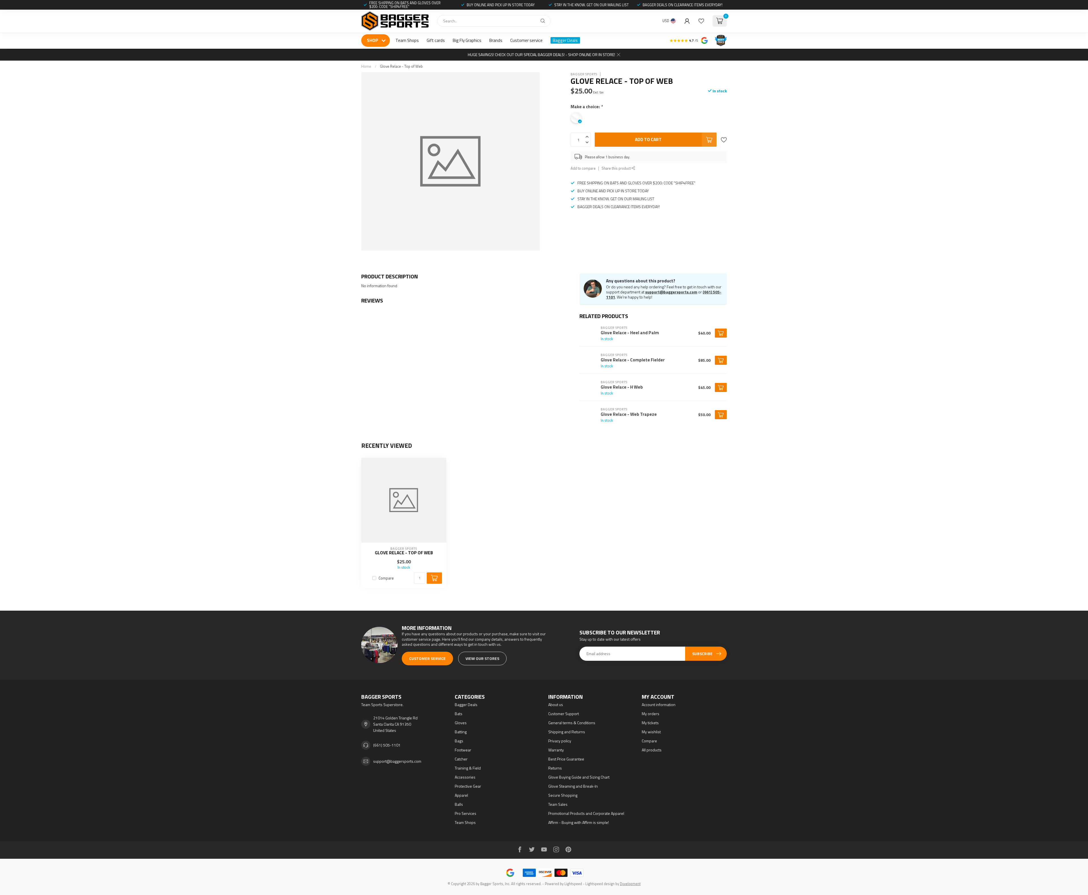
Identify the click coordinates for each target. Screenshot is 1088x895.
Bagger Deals (565, 40)
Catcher (461, 759)
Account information (658, 705)
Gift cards (436, 40)
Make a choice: (587, 106)
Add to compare (583, 168)
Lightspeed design (600, 884)
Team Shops (407, 40)
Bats (458, 714)
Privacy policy (559, 741)
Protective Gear (468, 786)
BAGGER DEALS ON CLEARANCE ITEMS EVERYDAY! (682, 5)
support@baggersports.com (671, 292)
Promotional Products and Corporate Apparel (586, 813)
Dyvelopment (630, 884)
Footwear (463, 750)
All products (652, 750)
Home (366, 66)
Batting (461, 732)
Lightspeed (573, 884)
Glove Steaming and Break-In (573, 786)
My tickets (650, 723)
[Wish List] (701, 21)
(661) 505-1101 (387, 745)
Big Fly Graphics (467, 40)
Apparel (461, 795)
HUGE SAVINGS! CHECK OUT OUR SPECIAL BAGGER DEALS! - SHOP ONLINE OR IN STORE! (541, 54)
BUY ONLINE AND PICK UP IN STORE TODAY (501, 5)
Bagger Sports (584, 74)
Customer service (526, 40)
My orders (650, 714)
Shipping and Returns (566, 732)
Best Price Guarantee (566, 759)
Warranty (556, 750)
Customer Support (563, 714)
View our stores (482, 658)
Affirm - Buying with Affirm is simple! (578, 822)
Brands (495, 40)
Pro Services (465, 813)
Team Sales (558, 804)
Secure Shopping (562, 795)
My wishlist (651, 732)
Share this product (617, 168)
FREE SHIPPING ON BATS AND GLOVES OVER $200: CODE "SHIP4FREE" (405, 4)
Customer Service (427, 658)
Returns (555, 768)
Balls (459, 804)
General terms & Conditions (571, 723)
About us (555, 705)
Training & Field (468, 768)
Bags (459, 741)
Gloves (461, 723)
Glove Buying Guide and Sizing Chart (578, 777)
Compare (386, 578)
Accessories (465, 777)
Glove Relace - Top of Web (401, 66)
